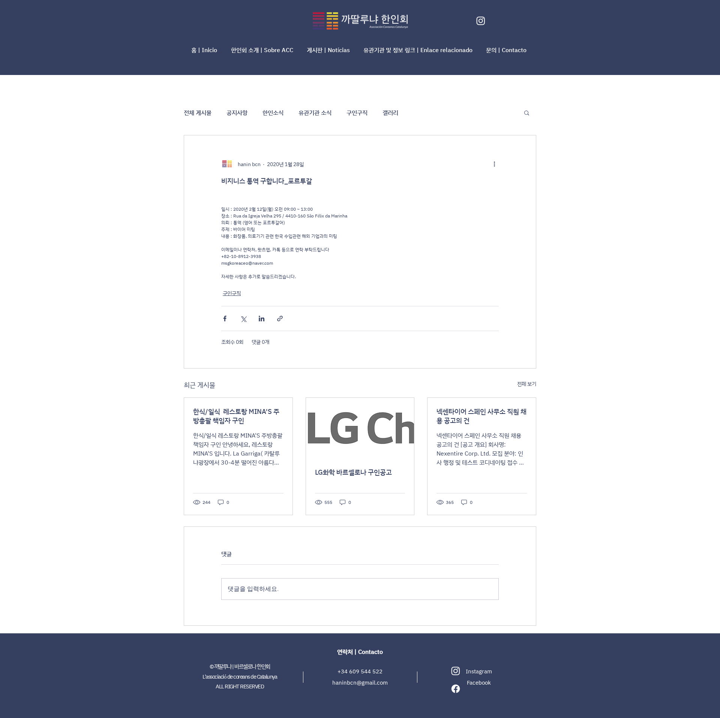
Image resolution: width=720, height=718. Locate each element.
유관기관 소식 (315, 112)
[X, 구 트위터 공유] (243, 318)
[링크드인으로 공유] (261, 318)
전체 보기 (526, 383)
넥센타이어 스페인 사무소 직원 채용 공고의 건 (481, 416)
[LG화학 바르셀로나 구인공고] (360, 428)
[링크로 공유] (280, 318)
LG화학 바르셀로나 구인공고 (353, 472)
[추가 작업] (494, 163)
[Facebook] (455, 688)
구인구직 (357, 112)
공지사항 (237, 112)
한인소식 (273, 112)
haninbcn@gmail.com (360, 683)
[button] (263, 49)
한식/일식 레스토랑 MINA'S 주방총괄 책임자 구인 (236, 416)
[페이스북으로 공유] (224, 318)
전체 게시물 (198, 112)
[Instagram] (480, 20)
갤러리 (390, 112)
